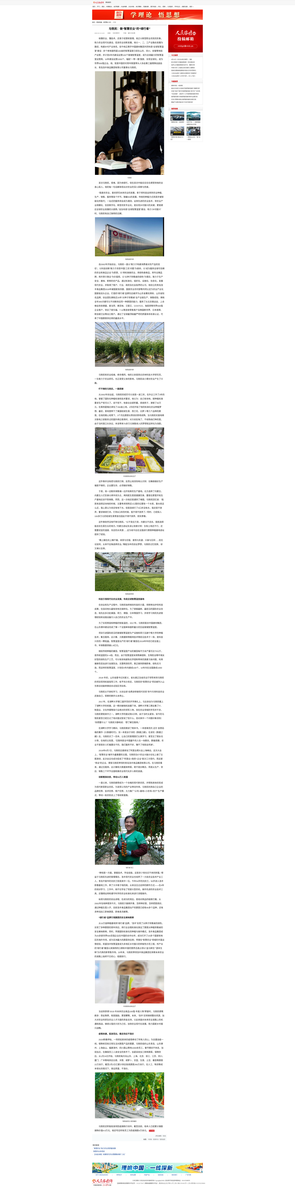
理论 (103, 6)
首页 (94, 6)
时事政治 (109, 6)
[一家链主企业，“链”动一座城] (193, 127)
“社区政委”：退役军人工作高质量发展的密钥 (185, 94)
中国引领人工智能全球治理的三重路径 (183, 68)
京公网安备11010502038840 (197, 1183)
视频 (164, 6)
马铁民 (150, 1139)
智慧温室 (162, 1139)
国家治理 (184, 6)
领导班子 (119, 1175)
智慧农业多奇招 (99, 1151)
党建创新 (146, 6)
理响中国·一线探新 (177, 85)
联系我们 (174, 1175)
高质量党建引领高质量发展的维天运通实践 (184, 97)
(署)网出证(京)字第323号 (166, 1183)
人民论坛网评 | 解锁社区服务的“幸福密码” (184, 73)
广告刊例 (188, 1175)
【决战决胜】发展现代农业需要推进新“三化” (109, 1154)
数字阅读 (153, 6)
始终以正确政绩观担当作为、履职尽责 (183, 65)
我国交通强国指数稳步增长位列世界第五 (183, 70)
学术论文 (177, 6)
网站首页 (108, 2)
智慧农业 (156, 1139)
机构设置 (133, 1175)
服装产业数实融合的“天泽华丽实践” (182, 102)
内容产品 (147, 1175)
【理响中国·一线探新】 (177, 122)
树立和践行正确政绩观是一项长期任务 (183, 62)
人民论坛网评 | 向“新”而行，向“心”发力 (183, 76)
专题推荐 (174, 81)
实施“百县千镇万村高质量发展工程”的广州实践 (185, 91)
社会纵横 (124, 6)
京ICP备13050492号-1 (181, 1183)
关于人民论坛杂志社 (102, 1175)
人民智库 (170, 6)
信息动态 (160, 1175)
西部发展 (99, 22)
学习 (98, 6)
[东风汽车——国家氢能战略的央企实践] (193, 112)
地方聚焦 (138, 6)
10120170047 (140, 1183)
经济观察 (116, 6)
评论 (159, 6)
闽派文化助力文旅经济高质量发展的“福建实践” (185, 88)
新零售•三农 (107, 22)
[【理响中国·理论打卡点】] (177, 127)
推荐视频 (174, 109)
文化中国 (131, 6)
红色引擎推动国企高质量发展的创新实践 (183, 99)
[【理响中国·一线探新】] (177, 112)
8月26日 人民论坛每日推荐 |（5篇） (182, 59)
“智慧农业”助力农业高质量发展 (104, 1148)
